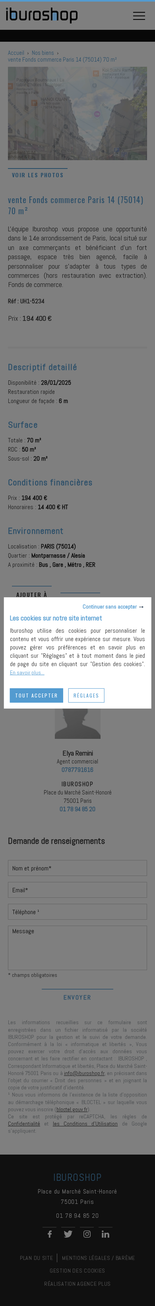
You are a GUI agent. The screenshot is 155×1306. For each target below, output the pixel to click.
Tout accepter (36, 695)
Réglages (86, 695)
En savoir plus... (27, 672)
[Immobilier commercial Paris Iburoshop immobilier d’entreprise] (42, 22)
